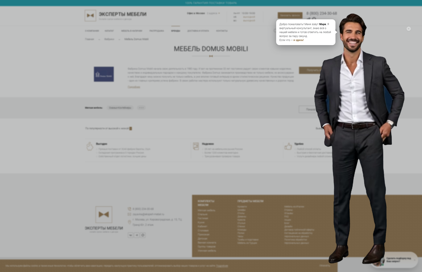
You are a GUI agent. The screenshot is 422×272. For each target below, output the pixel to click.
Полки (241, 233)
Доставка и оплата (198, 31)
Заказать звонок (290, 15)
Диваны (242, 216)
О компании (92, 31)
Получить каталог (318, 70)
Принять (324, 265)
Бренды (175, 31)
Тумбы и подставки (248, 239)
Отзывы (288, 213)
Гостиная (203, 218)
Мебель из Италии (294, 206)
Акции (287, 219)
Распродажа (157, 31)
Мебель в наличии (131, 31)
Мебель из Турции (247, 243)
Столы (241, 213)
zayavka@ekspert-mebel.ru (148, 214)
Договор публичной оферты (299, 229)
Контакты (221, 31)
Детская (202, 238)
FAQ (286, 216)
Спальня (202, 214)
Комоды (242, 229)
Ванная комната (207, 242)
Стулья (241, 223)
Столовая (203, 230)
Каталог (109, 31)
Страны (288, 210)
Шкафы (242, 210)
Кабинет (202, 226)
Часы (240, 236)
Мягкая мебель (206, 210)
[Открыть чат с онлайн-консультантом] (364, 110)
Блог (286, 223)
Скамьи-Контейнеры (120, 107)
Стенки (241, 226)
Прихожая (203, 234)
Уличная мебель (207, 250)
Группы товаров (206, 246)
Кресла (241, 219)
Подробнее (134, 86)
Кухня (201, 222)
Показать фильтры (318, 109)
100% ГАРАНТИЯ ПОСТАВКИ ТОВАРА (211, 3)
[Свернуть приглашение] (415, 260)
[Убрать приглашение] (409, 29)
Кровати (242, 206)
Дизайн (288, 226)
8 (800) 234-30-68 (321, 13)
